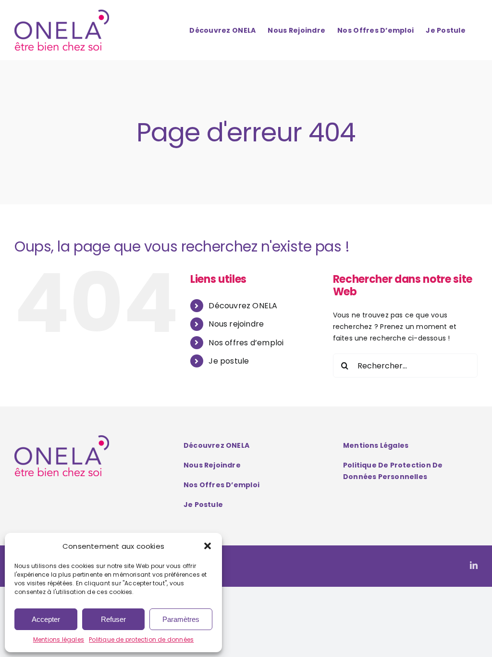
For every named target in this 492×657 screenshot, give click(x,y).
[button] (207, 546)
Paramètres (180, 619)
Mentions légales (58, 639)
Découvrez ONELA (243, 305)
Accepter (46, 619)
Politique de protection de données (141, 639)
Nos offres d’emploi (246, 342)
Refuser (113, 619)
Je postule (229, 360)
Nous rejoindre (236, 323)
